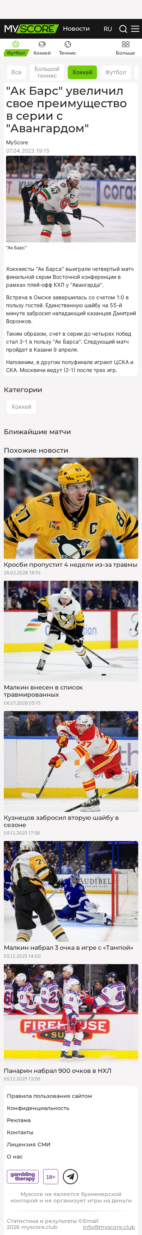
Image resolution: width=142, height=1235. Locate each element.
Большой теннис (46, 72)
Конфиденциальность (38, 1108)
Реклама (19, 1120)
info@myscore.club (109, 1227)
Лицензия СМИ (29, 1144)
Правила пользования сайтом (49, 1096)
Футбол (115, 72)
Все (16, 72)
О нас (15, 1156)
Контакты (20, 1132)
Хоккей (82, 72)
